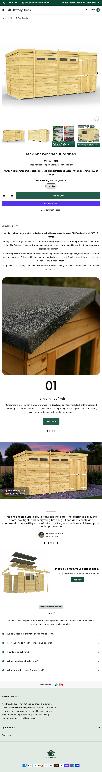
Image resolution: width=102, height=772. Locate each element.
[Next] (97, 73)
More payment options (51, 210)
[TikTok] (56, 684)
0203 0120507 (13, 2)
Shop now (77, 579)
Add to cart (58, 195)
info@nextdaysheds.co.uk (38, 2)
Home (4, 18)
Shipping (47, 164)
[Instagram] (61, 684)
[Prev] (4, 73)
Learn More (51, 421)
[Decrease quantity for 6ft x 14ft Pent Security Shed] (3, 195)
